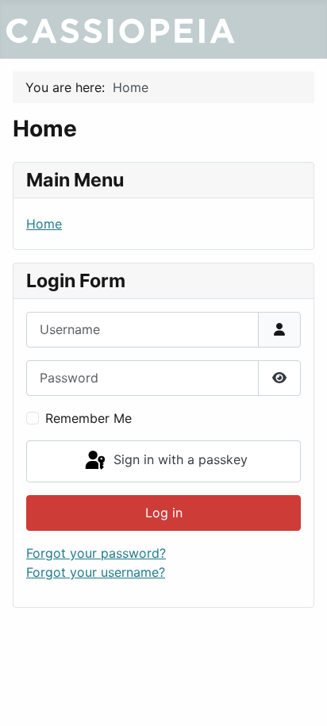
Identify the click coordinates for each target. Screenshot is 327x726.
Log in (164, 512)
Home (44, 224)
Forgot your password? (96, 553)
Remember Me (88, 418)
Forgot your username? (95, 572)
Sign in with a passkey (179, 460)
